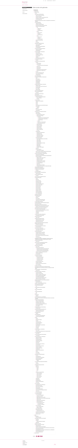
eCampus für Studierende (38, 156)
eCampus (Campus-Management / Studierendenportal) (41, 153)
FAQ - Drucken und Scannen (39, 109)
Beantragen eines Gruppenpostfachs (41, 132)
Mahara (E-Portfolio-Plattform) (38, 216)
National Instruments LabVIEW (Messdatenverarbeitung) (41, 242)
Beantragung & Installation (39, 319)
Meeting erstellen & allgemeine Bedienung (40, 46)
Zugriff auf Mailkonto (38, 113)
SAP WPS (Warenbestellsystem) (38, 291)
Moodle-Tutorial (37, 241)
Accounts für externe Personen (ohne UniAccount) (41, 86)
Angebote (38, 360)
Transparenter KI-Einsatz (25, 442)
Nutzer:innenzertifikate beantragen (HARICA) (40, 275)
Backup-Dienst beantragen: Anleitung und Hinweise (41, 25)
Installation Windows (40, 32)
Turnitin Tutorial (37, 333)
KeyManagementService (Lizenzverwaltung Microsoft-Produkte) (42, 205)
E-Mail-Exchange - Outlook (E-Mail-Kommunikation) (40, 111)
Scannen (36, 293)
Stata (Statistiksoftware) (37, 314)
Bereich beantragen (38, 89)
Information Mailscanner (38, 149)
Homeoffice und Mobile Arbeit (38, 194)
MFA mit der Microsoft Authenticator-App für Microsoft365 (42, 235)
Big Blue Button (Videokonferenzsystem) (39, 43)
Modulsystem (37, 179)
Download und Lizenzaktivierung (39, 224)
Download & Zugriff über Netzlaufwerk (40, 316)
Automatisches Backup (40, 30)
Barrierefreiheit (24, 441)
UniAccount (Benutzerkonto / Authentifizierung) (40, 336)
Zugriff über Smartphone (39, 128)
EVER (36, 288)
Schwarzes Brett (37, 294)
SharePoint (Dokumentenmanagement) (39, 299)
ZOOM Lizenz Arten (39, 399)
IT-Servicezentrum (24, 7)
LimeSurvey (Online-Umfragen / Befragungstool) (40, 214)
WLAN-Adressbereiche (38, 380)
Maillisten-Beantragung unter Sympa (40, 220)
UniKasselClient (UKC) (38, 356)
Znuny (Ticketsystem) (37, 383)
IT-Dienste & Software (24, 10)
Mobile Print (37, 108)
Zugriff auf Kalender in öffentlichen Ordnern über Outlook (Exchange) (43, 151)
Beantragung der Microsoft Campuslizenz (40, 232)
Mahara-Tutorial (37, 217)
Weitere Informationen (38, 173)
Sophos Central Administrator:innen (40, 311)
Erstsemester (37, 419)
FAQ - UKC (37, 355)
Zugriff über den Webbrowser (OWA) (41, 114)
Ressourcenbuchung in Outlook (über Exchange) (41, 152)
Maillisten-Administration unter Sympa (40, 219)
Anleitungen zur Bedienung (39, 262)
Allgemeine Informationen (38, 23)
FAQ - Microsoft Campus (38, 237)
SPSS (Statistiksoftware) (37, 312)
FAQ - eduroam (37, 382)
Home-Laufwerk (37, 246)
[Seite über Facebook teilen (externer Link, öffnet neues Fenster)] (40, 436)
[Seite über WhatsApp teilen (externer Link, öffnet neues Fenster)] (38, 436)
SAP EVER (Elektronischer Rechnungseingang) (40, 287)
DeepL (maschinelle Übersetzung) (38, 91)
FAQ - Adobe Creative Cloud (39, 19)
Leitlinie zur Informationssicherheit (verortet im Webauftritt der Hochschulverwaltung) (45, 427)
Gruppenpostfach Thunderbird (40, 135)
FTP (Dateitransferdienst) (38, 171)
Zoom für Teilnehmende (38, 405)
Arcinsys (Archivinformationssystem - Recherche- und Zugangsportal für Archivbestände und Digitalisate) (45, 21)
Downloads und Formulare (38, 423)
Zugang (37, 178)
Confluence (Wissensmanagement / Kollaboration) (40, 84)
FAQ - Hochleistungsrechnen (39, 193)
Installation (38, 107)
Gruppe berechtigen (38, 87)
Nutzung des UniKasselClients (39, 358)
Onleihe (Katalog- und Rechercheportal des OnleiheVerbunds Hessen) (42, 266)
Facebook (43, 440)
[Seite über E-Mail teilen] (36, 436)
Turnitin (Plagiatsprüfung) (38, 332)
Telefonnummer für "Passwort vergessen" (40, 200)
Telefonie (36, 317)
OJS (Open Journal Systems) (38, 265)
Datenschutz (24, 440)
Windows (38, 31)
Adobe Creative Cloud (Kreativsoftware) (39, 14)
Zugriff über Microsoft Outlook (40, 115)
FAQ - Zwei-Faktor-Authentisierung (39, 73)
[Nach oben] (55, 444)
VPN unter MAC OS (39, 64)
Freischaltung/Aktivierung (38, 339)
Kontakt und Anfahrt (24, 13)
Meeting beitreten (38, 45)
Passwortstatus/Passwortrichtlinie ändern (40, 199)
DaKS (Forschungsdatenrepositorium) (39, 90)
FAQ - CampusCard (38, 52)
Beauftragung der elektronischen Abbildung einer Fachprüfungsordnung (43, 155)
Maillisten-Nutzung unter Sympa (39, 221)
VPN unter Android (39, 67)
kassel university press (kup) (38, 203)
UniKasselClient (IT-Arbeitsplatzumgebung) (39, 354)
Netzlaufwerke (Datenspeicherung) (39, 245)
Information (37, 175)
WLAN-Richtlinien (38, 379)
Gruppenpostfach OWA (39, 133)
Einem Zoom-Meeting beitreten (40, 406)
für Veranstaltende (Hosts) (40, 403)
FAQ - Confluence (38, 88)
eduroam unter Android (39, 376)
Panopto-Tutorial (38, 270)
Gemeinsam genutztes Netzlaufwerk (40, 247)
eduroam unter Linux (39, 375)
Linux (37, 27)
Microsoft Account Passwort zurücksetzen (40, 234)
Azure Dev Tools (37, 236)
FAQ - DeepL (37, 92)
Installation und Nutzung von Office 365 (40, 233)
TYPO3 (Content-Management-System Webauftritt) (40, 334)
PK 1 (36, 290)
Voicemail (37, 320)
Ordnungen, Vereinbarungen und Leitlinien (39, 424)
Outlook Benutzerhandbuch (39, 137)
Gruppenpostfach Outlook (39, 134)
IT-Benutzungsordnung (38, 425)
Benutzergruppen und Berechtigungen (40, 215)
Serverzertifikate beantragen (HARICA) (40, 276)
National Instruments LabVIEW (39, 244)
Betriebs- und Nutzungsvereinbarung (40, 300)
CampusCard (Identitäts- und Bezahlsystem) (40, 51)
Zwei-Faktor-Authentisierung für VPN (40, 72)
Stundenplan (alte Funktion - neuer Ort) (41, 160)
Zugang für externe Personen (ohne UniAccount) (41, 263)
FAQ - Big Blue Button (38, 47)
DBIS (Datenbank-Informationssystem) (39, 93)
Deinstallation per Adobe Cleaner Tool (40, 18)
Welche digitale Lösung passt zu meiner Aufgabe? (40, 418)
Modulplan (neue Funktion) (40, 159)
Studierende (37, 420)
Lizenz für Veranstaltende (38, 44)
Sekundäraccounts (38, 341)
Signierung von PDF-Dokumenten (39, 273)
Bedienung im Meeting (39, 407)
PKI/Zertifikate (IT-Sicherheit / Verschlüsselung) (40, 271)
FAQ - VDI (37, 362)
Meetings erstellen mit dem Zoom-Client (41, 397)
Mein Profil (37, 197)
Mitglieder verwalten (38, 85)
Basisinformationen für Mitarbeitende (40, 154)
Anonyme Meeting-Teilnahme (39, 408)
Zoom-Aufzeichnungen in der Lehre (40, 402)
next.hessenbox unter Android (40, 259)
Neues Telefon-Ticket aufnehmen (39, 386)
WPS (36, 292)
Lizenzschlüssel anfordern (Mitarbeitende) (40, 243)
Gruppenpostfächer (38, 131)
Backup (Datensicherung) (38, 22)
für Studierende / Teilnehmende (41, 404)
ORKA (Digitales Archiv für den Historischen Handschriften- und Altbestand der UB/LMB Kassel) (44, 268)
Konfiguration (39, 29)
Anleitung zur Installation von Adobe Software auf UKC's (42, 17)
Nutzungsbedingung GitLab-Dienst (39, 428)
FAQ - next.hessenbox (38, 264)
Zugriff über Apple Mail (39, 126)
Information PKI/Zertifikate (39, 272)
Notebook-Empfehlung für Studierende (41, 421)
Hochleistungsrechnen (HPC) (38, 177)
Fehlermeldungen (38, 110)
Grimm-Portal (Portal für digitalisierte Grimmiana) (40, 176)
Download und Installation (39, 16)
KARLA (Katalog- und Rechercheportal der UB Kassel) (41, 204)
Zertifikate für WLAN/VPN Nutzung (39, 381)
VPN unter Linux (38, 66)
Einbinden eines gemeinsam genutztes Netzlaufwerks (42, 249)
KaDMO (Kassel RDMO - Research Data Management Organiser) (42, 202)
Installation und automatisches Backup (40, 26)
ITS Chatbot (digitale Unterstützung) (39, 201)
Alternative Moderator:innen (40, 401)
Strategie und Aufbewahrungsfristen (40, 24)
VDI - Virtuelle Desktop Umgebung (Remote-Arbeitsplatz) (41, 361)
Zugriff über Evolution (39, 127)
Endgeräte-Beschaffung (38, 359)
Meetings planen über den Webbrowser (41, 400)
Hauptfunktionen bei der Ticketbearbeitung (40, 384)
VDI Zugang (37, 363)
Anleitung (37, 62)
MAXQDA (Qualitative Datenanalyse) (39, 223)
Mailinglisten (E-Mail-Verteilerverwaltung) (39, 218)
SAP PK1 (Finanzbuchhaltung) (38, 289)
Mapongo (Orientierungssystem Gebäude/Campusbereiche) (41, 222)
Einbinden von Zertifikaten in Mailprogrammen (41, 274)
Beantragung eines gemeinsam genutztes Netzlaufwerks (43, 248)
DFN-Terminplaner (37, 94)
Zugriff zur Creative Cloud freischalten (40, 15)
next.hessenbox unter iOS (39, 260)
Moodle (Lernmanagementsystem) (39, 240)
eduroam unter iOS (39, 377)
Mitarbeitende (37, 422)
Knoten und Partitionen (38, 180)
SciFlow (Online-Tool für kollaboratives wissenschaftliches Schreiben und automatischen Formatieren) (44, 298)
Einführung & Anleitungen (38, 49)
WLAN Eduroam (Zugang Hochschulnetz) (39, 364)
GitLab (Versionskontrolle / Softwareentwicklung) (40, 172)
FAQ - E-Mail (38, 130)
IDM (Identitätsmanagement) (38, 195)
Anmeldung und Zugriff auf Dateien (40, 301)
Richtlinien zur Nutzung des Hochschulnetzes (41, 426)
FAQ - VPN (37, 71)
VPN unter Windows (39, 63)
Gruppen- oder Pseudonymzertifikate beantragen (41, 277)
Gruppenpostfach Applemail (40, 136)
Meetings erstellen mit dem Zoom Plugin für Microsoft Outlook (43, 398)
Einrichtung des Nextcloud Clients (39, 261)
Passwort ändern (38, 198)
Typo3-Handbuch (38, 335)
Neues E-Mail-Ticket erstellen (39, 385)
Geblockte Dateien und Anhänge (40, 150)
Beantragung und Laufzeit (39, 338)
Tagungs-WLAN (37, 378)
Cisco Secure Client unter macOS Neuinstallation (43, 65)
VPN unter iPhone (39, 68)
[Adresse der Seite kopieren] (41, 436)
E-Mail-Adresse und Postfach (39, 340)
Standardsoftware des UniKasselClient (40, 357)
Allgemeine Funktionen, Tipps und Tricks (41, 157)
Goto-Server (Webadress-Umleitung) (39, 174)
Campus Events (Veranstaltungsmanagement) (40, 48)
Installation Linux (39, 28)
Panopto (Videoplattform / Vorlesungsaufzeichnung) (40, 269)
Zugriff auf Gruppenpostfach (40, 129)
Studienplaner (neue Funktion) (40, 158)
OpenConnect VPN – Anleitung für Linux (41, 70)
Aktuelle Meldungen (38, 50)
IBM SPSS (37, 313)
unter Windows (39, 116)
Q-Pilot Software (37, 106)
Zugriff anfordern (38, 196)
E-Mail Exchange (38, 112)
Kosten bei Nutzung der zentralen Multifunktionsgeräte (42, 105)
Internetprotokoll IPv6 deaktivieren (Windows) (41, 69)
